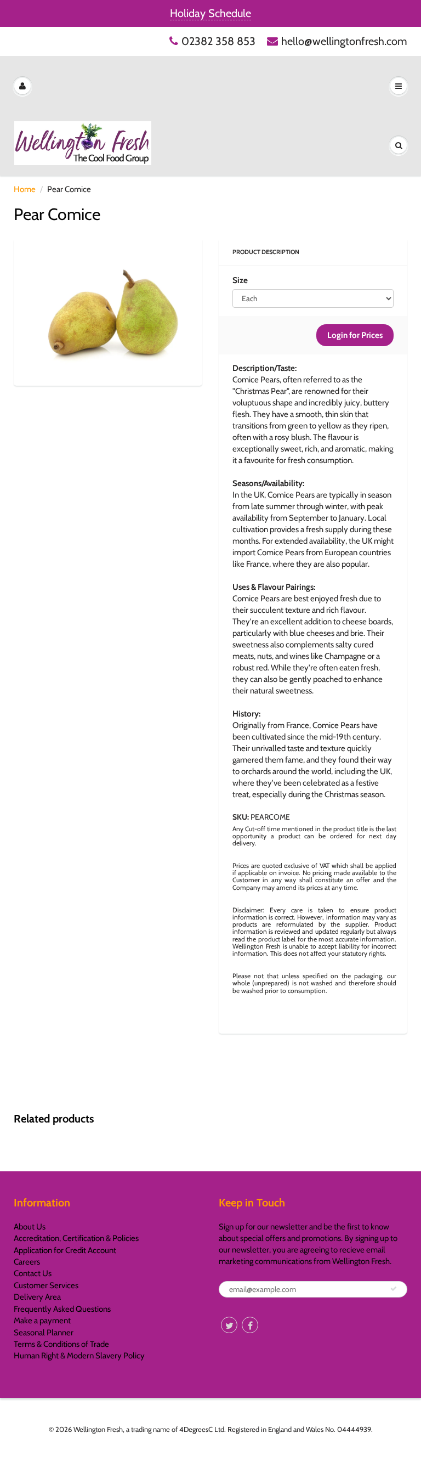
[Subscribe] (393, 1289)
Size (240, 280)
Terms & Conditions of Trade (61, 1344)
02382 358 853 (218, 41)
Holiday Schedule (210, 13)
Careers (27, 1262)
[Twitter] (229, 1325)
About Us (29, 1227)
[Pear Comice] (108, 311)
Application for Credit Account (65, 1250)
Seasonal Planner (43, 1333)
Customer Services (46, 1285)
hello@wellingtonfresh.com (344, 41)
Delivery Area (37, 1297)
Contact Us (33, 1273)
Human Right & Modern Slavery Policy (79, 1356)
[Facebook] (250, 1325)
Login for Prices (355, 335)
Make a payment (42, 1320)
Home (25, 189)
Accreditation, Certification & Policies (76, 1238)
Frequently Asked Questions (62, 1309)
